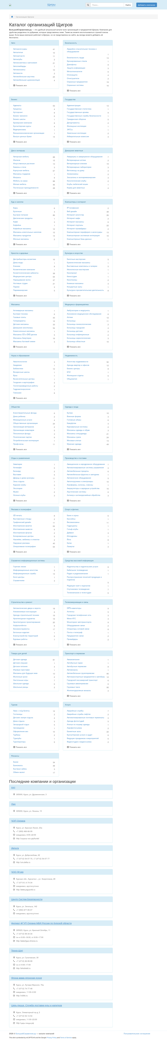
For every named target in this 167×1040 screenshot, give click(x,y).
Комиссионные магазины (24, 331)
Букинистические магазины (78, 262)
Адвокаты (17, 105)
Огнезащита (72, 74)
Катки (69, 543)
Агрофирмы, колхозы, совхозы (80, 484)
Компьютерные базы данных (79, 239)
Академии (17, 365)
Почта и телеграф (74, 632)
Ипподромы (72, 536)
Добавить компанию (146, 5)
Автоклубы (17, 59)
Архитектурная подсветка (24, 618)
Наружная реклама (21, 543)
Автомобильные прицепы (78, 471)
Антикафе (17, 467)
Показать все (21, 85)
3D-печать (17, 515)
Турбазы (16, 734)
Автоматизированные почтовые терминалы (85, 717)
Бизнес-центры (73, 368)
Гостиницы (17, 714)
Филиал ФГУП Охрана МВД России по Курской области (41, 923)
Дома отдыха (18, 721)
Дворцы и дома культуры (23, 477)
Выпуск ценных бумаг (22, 136)
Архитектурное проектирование (26, 622)
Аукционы (17, 108)
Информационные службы (24, 573)
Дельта (15, 848)
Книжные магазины (75, 283)
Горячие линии (19, 566)
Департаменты (73, 122)
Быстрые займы (20, 768)
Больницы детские (75, 331)
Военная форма (74, 416)
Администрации (73, 105)
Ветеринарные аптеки (76, 160)
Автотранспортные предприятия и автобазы (86, 676)
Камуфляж (71, 423)
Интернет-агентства (75, 214)
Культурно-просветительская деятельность (85, 290)
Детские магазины (21, 324)
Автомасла (17, 73)
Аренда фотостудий (75, 721)
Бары (15, 207)
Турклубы (17, 738)
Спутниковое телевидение (78, 589)
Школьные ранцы (20, 687)
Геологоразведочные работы (25, 385)
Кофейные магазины (22, 228)
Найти (128, 5)
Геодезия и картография (23, 382)
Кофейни (17, 225)
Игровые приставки (21, 669)
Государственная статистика (79, 108)
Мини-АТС (71, 618)
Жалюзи (16, 160)
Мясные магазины (21, 239)
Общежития (72, 378)
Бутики (70, 412)
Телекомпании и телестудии (79, 592)
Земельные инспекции (76, 133)
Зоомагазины (72, 173)
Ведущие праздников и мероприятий (83, 738)
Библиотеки (18, 368)
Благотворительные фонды (25, 412)
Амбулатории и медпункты (78, 310)
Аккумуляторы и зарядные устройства (83, 488)
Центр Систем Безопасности (26, 899)
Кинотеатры (72, 279)
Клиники (16, 266)
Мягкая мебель (19, 184)
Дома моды (18, 262)
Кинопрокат (72, 272)
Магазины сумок (74, 437)
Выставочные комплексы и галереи (82, 266)
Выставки (17, 474)
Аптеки (70, 317)
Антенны (70, 611)
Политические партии (22, 437)
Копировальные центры (23, 536)
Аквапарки (17, 464)
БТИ (68, 372)
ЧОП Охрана (18, 820)
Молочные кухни (20, 676)
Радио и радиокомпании (77, 573)
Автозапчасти (19, 55)
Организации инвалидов (23, 430)
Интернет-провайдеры (76, 228)
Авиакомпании (73, 659)
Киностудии (72, 276)
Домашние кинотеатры (23, 327)
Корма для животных (76, 187)
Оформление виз (20, 731)
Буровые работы (20, 639)
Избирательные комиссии (78, 136)
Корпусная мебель (21, 170)
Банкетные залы (74, 731)
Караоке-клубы (19, 484)
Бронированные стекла (77, 61)
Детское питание (20, 666)
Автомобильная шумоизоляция (26, 79)
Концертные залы (74, 286)
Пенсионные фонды (22, 433)
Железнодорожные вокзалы (79, 690)
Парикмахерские (20, 290)
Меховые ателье (74, 440)
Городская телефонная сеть (79, 615)
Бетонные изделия (21, 632)
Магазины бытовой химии (24, 341)
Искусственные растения (24, 163)
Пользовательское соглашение (137, 1033)
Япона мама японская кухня (26, 977)
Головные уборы (74, 419)
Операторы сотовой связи (78, 628)
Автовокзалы (72, 669)
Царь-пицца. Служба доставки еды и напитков (36, 1005)
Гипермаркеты (19, 320)
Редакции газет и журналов (78, 585)
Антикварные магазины (23, 310)
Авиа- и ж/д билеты (21, 710)
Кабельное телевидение (77, 570)
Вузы (15, 375)
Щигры (51, 4)
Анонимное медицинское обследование (84, 313)
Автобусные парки (75, 662)
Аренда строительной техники (26, 615)
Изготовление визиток (22, 525)
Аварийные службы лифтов (78, 714)
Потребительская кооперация (26, 440)
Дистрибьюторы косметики (24, 259)
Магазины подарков (21, 173)
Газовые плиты (19, 317)
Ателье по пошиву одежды (78, 724)
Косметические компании (24, 269)
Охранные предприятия (77, 81)
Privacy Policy (52, 1037)
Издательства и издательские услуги (82, 566)
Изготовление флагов (22, 532)
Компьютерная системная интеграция (83, 235)
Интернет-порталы (75, 225)
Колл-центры (18, 577)
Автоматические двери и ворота (27, 608)
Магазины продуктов (22, 235)
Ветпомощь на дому (75, 170)
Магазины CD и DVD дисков (25, 334)
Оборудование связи (76, 625)
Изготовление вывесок (22, 529)
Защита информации (76, 67)
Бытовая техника (20, 313)
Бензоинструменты (21, 628)
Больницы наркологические (79, 338)
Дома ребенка (19, 416)
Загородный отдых (21, 724)
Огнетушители (73, 78)
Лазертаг (70, 546)
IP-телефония (73, 207)
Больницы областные (76, 341)
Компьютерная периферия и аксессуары (84, 232)
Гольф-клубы (72, 529)
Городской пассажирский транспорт (82, 680)
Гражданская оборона (76, 119)
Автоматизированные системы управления (85, 467)
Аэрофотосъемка (74, 727)
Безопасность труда (75, 57)
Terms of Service (66, 1037)
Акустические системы (76, 491)
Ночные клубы (19, 495)
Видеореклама (19, 129)
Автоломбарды (19, 66)
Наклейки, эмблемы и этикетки (26, 539)
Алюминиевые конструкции (25, 611)
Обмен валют (19, 772)
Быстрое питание (20, 214)
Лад (13, 804)
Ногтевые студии (20, 283)
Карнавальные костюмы (77, 426)
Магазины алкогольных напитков (27, 232)
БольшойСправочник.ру (26, 1033)
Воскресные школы (21, 372)
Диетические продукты (22, 218)
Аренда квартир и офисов (78, 365)
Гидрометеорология (21, 389)
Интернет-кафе (73, 218)
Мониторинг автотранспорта (79, 622)
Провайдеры (72, 639)
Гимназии (17, 392)
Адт (13, 787)
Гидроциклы (72, 525)
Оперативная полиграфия (24, 546)
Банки (15, 761)
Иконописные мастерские (78, 269)
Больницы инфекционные (78, 334)
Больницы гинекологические (79, 324)
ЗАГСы (70, 129)
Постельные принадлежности (25, 187)
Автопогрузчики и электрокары (80, 481)
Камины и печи (19, 167)
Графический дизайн (22, 522)
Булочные (17, 211)
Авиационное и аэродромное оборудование (86, 464)
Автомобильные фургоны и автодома (83, 474)
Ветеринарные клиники (77, 163)
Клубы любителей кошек (77, 184)
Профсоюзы (18, 444)
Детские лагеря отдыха (23, 717)
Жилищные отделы (75, 375)
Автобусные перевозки (76, 666)
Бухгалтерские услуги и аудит (79, 734)
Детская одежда (20, 659)
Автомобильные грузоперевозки (80, 673)
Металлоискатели (74, 71)
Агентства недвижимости (77, 361)
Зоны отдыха (18, 481)
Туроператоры (19, 741)
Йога (69, 539)
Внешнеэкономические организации (28, 133)
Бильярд (16, 471)
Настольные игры (20, 680)
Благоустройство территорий (25, 635)
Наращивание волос (22, 279)
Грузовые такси (73, 687)
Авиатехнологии (20, 361)
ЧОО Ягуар (17, 871)
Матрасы (17, 177)
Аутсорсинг (18, 112)
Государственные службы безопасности (84, 115)
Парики (16, 286)
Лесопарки (17, 488)
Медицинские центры (22, 276)
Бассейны (71, 518)
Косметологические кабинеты (25, 272)
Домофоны (71, 64)
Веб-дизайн (72, 211)
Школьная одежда (21, 683)
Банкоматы (18, 765)
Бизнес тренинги (20, 115)
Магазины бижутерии (22, 338)
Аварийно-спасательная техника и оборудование (82, 50)
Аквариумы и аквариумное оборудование (85, 156)
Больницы (71, 320)
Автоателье (18, 52)
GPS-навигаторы (74, 608)
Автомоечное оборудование (79, 477)
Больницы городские (76, 327)
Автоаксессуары (20, 48)
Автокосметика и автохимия (25, 62)
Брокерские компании (22, 122)
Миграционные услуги (22, 419)
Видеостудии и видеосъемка (79, 741)
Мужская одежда (74, 444)
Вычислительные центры (24, 378)
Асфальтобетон (19, 625)
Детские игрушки (20, 662)
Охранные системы (75, 85)
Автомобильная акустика (23, 76)
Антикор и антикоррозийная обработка (83, 495)
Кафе (15, 221)
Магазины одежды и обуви (78, 430)
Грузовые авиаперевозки (77, 683)
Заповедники (18, 727)
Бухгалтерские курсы (22, 126)
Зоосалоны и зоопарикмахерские (81, 177)
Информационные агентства (25, 570)
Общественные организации (25, 423)
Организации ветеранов (23, 426)
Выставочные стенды (22, 518)
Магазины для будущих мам (25, 673)
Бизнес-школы (19, 119)
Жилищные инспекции (76, 126)
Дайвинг (70, 532)
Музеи (16, 491)
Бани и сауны (73, 515)
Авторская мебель (21, 156)
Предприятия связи (75, 635)
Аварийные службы (75, 710)
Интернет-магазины (75, 221)
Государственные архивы (78, 112)
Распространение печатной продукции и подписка (84, 578)
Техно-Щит (17, 950)
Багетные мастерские (76, 259)
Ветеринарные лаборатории (79, 167)
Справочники (18, 580)
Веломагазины (73, 522)
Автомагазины (19, 69)
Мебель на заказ (20, 180)
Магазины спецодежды (77, 433)
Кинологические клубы (76, 180)
